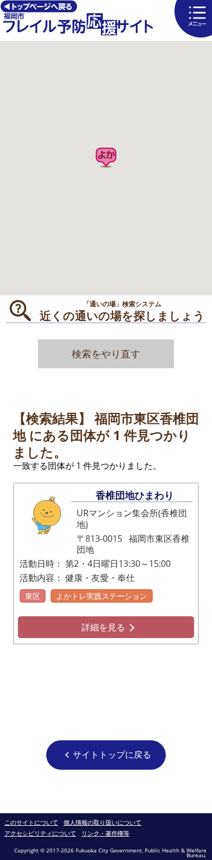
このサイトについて (31, 822)
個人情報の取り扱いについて (102, 822)
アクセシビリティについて (40, 833)
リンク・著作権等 (105, 833)
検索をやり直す (106, 353)
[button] (106, 157)
